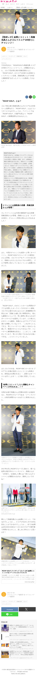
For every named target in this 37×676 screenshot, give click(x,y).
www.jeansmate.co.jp (8, 514)
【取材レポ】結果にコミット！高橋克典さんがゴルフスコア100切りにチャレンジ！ (18, 40)
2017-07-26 (10, 47)
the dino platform (20, 673)
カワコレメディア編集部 (15, 49)
